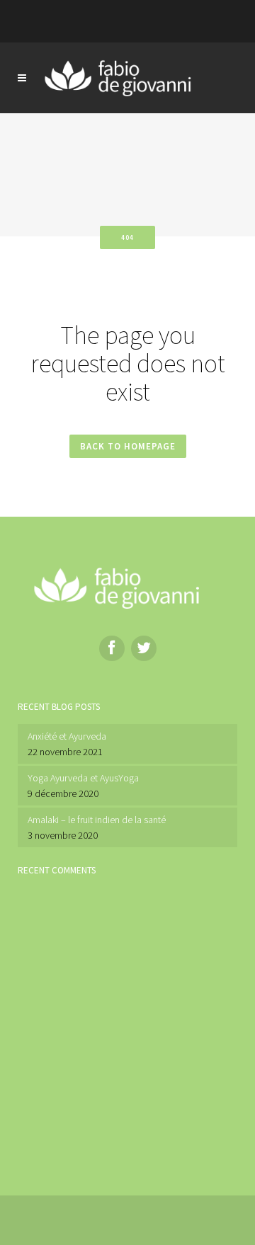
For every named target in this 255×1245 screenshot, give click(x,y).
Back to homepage (128, 446)
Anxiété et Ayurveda (67, 736)
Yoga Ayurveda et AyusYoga (83, 777)
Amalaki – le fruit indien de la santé (97, 819)
